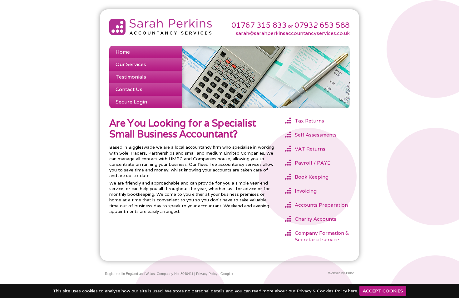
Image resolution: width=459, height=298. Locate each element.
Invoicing (306, 191)
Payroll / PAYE (312, 163)
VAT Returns (310, 149)
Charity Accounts (315, 219)
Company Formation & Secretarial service (322, 236)
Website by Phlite (341, 273)
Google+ (226, 274)
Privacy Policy (207, 274)
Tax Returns (309, 121)
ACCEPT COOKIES (383, 291)
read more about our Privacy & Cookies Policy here (304, 291)
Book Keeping (311, 177)
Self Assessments (316, 135)
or (262, 26)
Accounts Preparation (321, 205)
